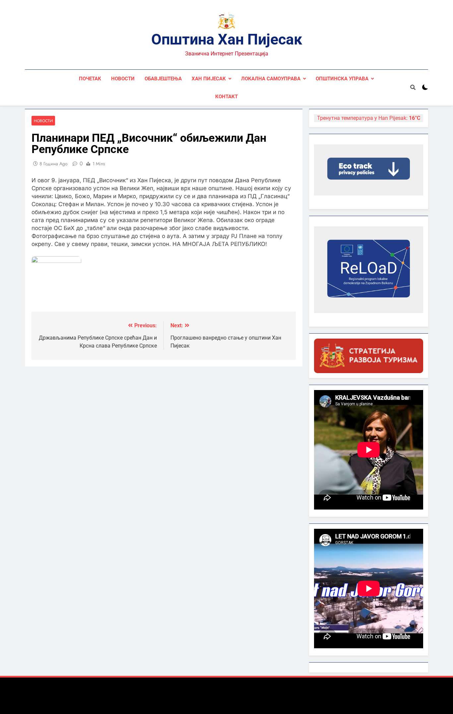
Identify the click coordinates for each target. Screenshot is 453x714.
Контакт (226, 97)
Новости (123, 79)
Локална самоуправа (270, 79)
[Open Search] (413, 87)
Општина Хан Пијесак (226, 39)
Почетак (90, 79)
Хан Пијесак (209, 79)
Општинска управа (342, 79)
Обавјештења (163, 79)
